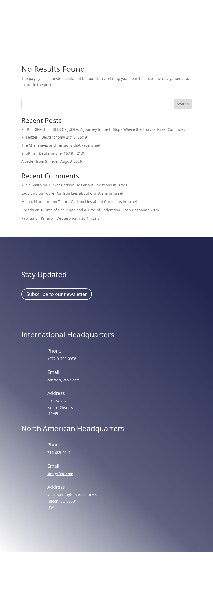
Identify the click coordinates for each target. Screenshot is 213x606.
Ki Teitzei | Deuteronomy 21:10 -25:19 (54, 137)
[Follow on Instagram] (42, 314)
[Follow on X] (57, 314)
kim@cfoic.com (60, 473)
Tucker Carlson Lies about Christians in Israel (87, 185)
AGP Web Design (114, 582)
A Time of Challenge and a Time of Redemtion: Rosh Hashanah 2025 (100, 209)
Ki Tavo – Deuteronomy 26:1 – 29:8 (70, 218)
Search (183, 103)
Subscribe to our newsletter (56, 294)
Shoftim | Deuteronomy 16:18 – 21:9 (52, 153)
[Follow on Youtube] (72, 314)
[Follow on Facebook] (27, 314)
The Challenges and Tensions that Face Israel (60, 145)
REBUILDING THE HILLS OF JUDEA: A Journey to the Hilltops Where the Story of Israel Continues (103, 129)
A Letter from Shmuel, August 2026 (51, 161)
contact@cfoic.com (63, 379)
